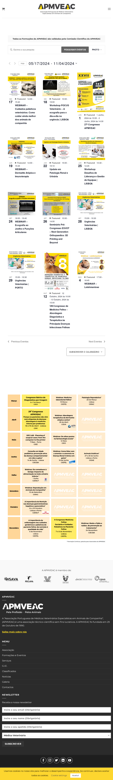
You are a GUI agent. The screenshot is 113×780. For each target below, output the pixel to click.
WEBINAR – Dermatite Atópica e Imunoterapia (25, 173)
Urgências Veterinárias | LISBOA (91, 225)
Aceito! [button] (75, 775)
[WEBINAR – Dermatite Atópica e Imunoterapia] (22, 148)
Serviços (6, 660)
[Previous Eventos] (9, 63)
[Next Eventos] (15, 63)
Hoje (22, 63)
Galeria (6, 682)
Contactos (7, 687)
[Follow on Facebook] (43, 760)
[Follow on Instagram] (50, 760)
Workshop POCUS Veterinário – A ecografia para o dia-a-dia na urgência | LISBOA (59, 112)
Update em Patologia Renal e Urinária (59, 173)
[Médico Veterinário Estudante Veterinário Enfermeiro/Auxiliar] (56, 736)
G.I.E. (4, 666)
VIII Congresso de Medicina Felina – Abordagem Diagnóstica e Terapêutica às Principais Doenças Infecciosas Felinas (60, 316)
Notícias (6, 676)
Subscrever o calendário (84, 351)
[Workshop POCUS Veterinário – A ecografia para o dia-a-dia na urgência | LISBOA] (56, 84)
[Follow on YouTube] (70, 760)
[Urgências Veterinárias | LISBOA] (91, 203)
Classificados (9, 671)
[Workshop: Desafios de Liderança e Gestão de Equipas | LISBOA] (91, 148)
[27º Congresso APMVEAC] (91, 92)
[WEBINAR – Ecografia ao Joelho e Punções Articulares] (22, 203)
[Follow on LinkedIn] (63, 760)
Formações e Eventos (14, 655)
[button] (3, 9)
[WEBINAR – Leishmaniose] (91, 262)
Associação (8, 650)
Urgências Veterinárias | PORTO (22, 284)
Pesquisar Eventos (75, 49)
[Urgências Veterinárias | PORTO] (22, 262)
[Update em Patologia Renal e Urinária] (56, 148)
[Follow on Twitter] (56, 760)
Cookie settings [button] (59, 775)
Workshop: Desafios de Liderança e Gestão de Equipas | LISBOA (94, 176)
